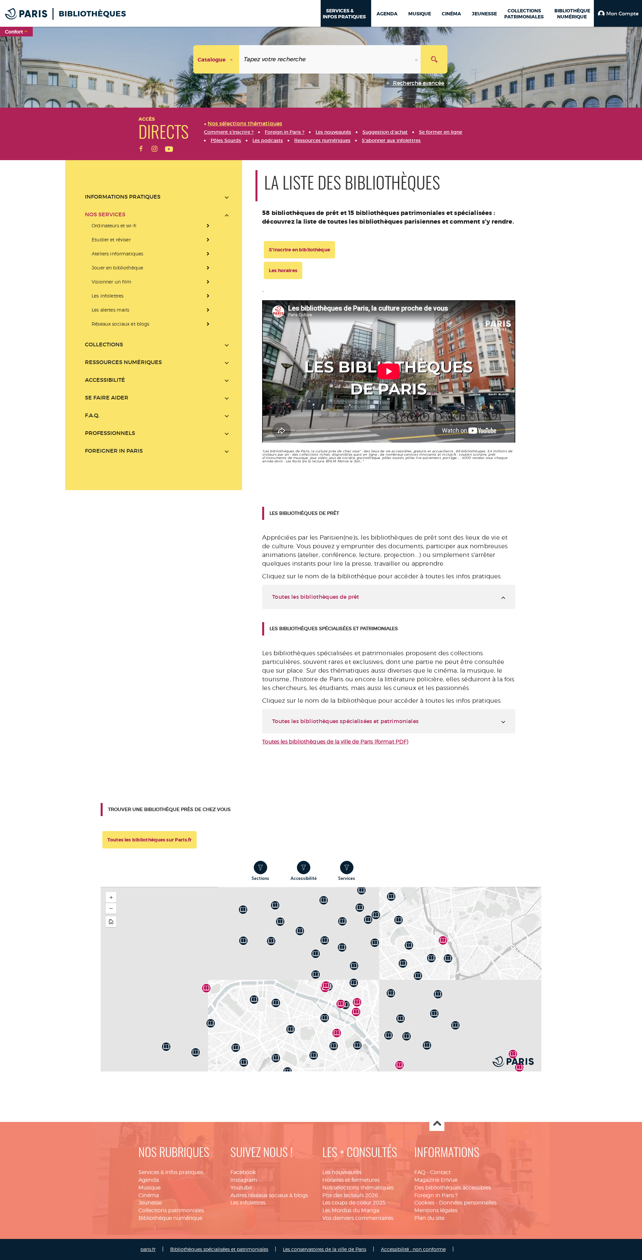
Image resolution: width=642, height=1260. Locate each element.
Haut (436, 1124)
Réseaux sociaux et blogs (120, 324)
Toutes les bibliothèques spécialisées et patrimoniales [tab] (345, 721)
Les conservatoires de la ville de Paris (324, 1249)
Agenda (148, 1180)
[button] (618, 13)
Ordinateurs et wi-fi (114, 225)
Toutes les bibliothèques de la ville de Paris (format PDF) (335, 741)
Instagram (243, 1180)
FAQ (419, 1172)
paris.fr (147, 1249)
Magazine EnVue (435, 1180)
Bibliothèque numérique (170, 1218)
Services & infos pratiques (170, 1172)
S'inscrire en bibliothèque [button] (299, 250)
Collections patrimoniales (171, 1210)
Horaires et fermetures (351, 1180)
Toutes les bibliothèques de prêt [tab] (315, 596)
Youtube (241, 1187)
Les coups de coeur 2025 (354, 1202)
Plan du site (429, 1218)
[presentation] (157, 275)
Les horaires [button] (283, 270)
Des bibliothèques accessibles (452, 1187)
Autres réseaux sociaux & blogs (269, 1195)
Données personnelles (468, 1202)
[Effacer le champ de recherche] (417, 59)
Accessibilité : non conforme (413, 1249)
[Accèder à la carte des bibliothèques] (262, 289)
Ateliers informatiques (117, 253)
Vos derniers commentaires (357, 1218)
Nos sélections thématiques (358, 1187)
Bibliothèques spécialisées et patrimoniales (219, 1249)
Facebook (243, 1172)
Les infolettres (107, 296)
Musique (149, 1187)
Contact (440, 1172)
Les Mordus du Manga (350, 1210)
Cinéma (148, 1195)
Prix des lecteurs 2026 (350, 1195)
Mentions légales (435, 1210)
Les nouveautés (341, 1172)
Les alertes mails (110, 310)
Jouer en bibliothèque (117, 267)
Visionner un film (111, 281)
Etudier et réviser (111, 239)
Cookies (424, 1202)
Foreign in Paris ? (436, 1195)
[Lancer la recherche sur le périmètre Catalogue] (434, 59)
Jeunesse (150, 1202)
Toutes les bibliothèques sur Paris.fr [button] (149, 840)
